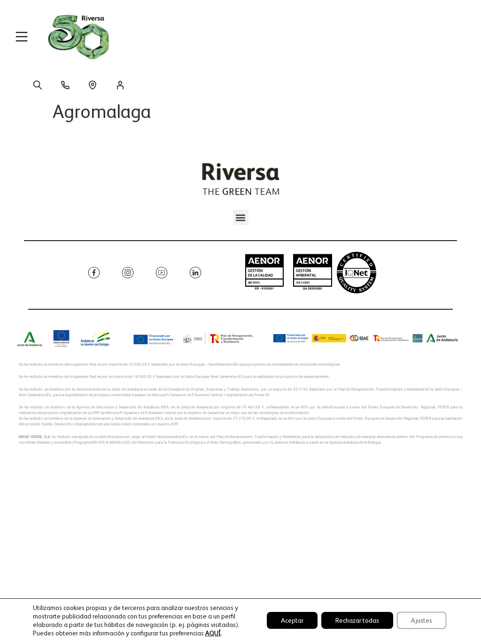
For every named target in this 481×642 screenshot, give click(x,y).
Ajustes (421, 620)
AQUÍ (213, 633)
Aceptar (292, 620)
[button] (240, 217)
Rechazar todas (357, 620)
